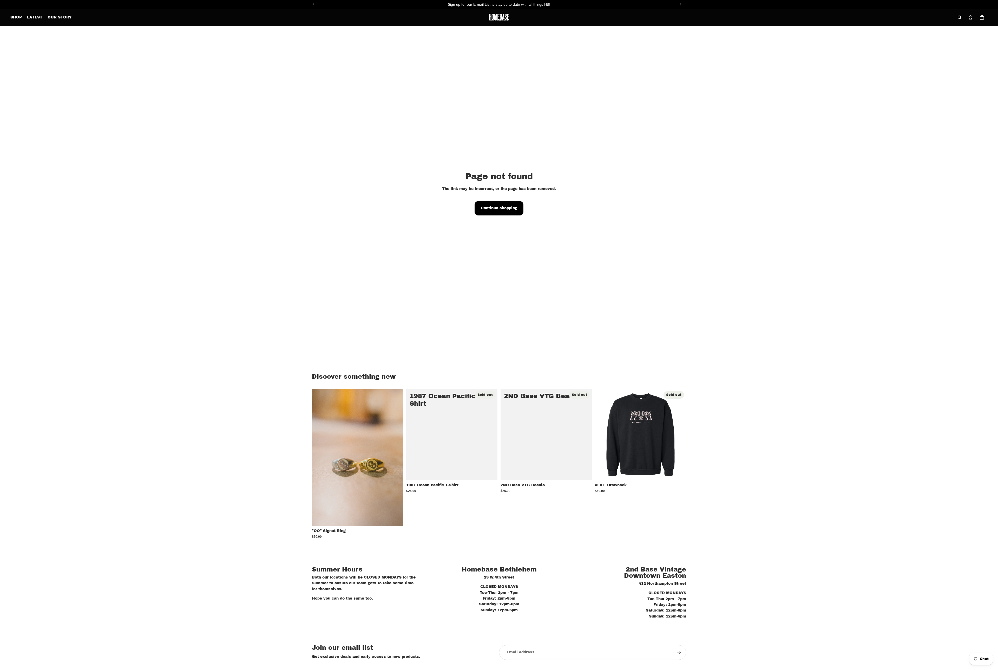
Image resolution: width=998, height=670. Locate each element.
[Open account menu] (970, 17)
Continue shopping (499, 208)
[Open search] (959, 17)
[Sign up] (679, 652)
